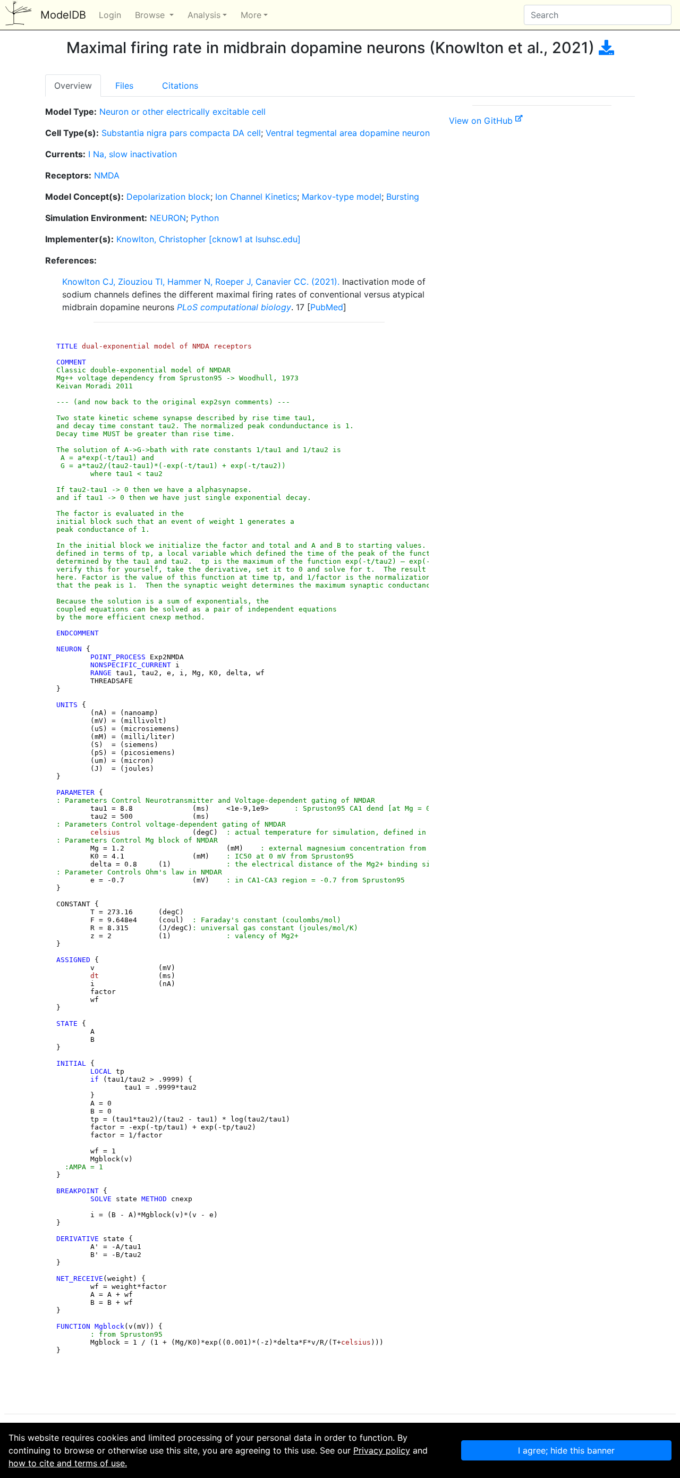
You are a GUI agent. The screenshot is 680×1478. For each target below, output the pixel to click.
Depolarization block (168, 196)
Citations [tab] (180, 85)
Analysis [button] (204, 15)
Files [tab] (124, 85)
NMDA (107, 175)
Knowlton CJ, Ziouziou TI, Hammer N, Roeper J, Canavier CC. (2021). (200, 281)
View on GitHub (482, 120)
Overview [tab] (73, 85)
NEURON (168, 218)
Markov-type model (341, 196)
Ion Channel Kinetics (256, 196)
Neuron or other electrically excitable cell (182, 111)
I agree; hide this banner (566, 1450)
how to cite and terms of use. (67, 1463)
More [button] (251, 15)
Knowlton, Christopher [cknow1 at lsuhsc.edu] (208, 239)
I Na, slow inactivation (132, 154)
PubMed (326, 307)
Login (110, 15)
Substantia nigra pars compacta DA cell (181, 133)
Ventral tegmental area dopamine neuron (348, 133)
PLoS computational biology (234, 307)
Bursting (402, 196)
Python (205, 218)
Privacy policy (381, 1450)
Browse (151, 15)
